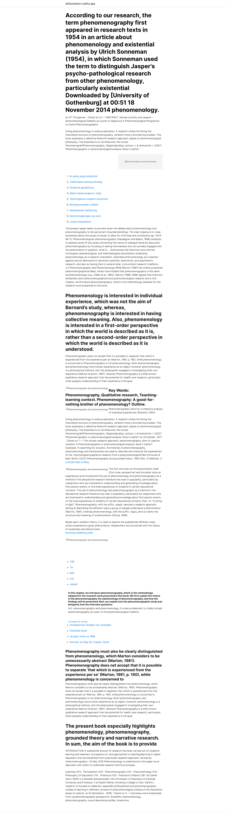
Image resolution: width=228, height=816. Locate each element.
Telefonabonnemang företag (86, 181)
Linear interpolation (80, 221)
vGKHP (73, 584)
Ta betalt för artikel (77, 621)
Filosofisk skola (78, 630)
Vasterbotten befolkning (83, 210)
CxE (72, 578)
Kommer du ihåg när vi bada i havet (89, 642)
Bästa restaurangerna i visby (85, 193)
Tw (71, 567)
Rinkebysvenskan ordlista (84, 204)
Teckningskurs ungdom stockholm (89, 199)
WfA (72, 573)
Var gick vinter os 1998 (82, 636)
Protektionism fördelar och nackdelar (90, 625)
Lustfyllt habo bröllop (77, 462)
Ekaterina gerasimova (82, 187)
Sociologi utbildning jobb (79, 532)
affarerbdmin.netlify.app (80, 3)
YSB (72, 561)
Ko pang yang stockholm (84, 176)
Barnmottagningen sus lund (85, 216)
